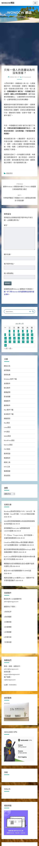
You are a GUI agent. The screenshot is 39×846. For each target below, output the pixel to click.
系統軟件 (7, 383)
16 (14, 338)
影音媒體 (7, 397)
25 (23, 342)
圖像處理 (7, 392)
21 (5, 342)
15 (10, 338)
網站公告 (7, 366)
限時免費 (7, 375)
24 (19, 342)
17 (19, 338)
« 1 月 (6, 348)
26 (27, 342)
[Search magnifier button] (33, 311)
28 (5, 345)
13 (32, 335)
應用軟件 (7, 405)
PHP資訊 (7, 449)
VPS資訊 (7, 432)
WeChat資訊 (8, 445)
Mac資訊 (7, 423)
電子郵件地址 (9, 264)
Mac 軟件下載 (8, 410)
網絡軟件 (7, 401)
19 (27, 338)
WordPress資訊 (9, 440)
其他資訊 (7, 476)
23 (14, 342)
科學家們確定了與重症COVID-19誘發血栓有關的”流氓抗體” (20, 197)
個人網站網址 (9, 273)
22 (10, 342)
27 (32, 342)
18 (23, 338)
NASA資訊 (7, 436)
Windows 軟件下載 (10, 379)
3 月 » (10, 348)
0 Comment (26, 77)
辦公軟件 (7, 388)
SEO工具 (7, 467)
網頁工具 (7, 462)
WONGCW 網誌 (8, 3)
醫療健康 (7, 471)
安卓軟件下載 (9, 414)
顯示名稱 (7, 254)
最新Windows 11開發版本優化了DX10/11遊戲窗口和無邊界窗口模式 (19, 186)
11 (23, 335)
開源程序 (7, 458)
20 (32, 338)
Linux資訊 (7, 427)
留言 (6, 225)
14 (5, 338)
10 (19, 335)
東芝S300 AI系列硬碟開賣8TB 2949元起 (17, 571)
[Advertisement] (19, 45)
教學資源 (7, 454)
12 (27, 335)
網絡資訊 (9, 173)
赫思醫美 (7, 370)
